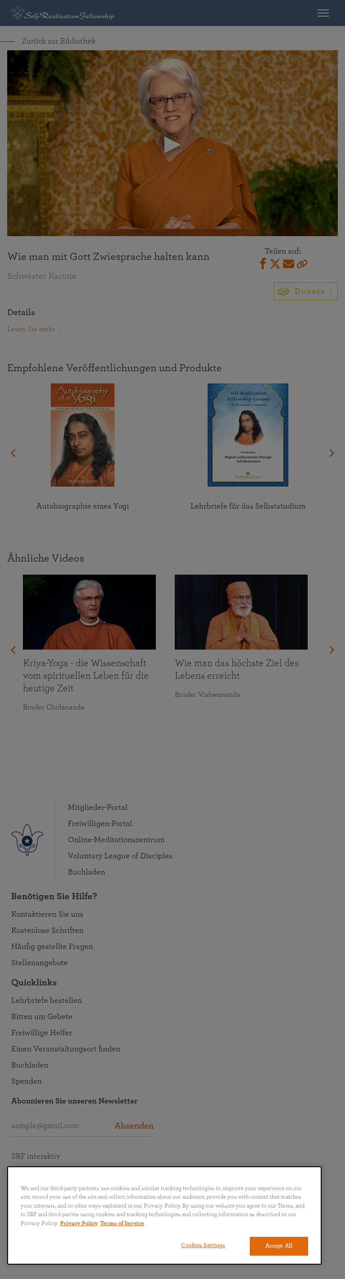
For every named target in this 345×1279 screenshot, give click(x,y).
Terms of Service (122, 1223)
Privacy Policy (79, 1223)
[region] (164, 1215)
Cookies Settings (203, 1245)
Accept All (278, 1246)
